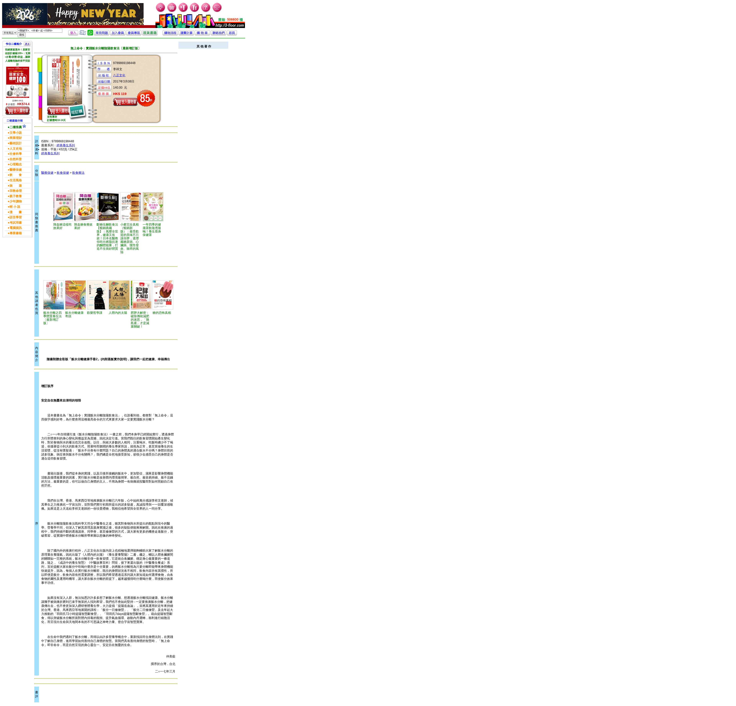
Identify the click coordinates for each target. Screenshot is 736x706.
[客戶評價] (83, 34)
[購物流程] (170, 34)
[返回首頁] (232, 34)
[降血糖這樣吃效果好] (63, 206)
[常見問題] (206, 11)
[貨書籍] (150, 34)
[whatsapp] (90, 34)
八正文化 (119, 75)
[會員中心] (194, 11)
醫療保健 (47, 172)
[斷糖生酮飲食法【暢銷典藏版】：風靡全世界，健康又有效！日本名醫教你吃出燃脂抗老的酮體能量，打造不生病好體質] (108, 206)
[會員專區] (133, 34)
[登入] (73, 34)
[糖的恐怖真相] (163, 295)
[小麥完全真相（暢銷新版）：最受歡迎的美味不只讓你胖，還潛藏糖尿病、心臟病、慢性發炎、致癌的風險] (130, 206)
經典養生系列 (66, 145)
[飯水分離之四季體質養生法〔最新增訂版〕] (53, 295)
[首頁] (217, 11)
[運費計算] (186, 34)
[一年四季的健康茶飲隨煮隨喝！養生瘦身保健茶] (153, 206)
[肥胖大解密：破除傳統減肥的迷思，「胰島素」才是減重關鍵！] (141, 295)
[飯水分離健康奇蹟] (75, 295)
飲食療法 (78, 172)
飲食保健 (63, 172)
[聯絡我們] (218, 34)
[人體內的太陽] (119, 295)
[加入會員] (183, 11)
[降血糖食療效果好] (84, 206)
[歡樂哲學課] (97, 295)
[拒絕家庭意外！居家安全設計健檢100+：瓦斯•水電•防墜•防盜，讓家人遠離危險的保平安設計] (17, 82)
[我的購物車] (172, 11)
